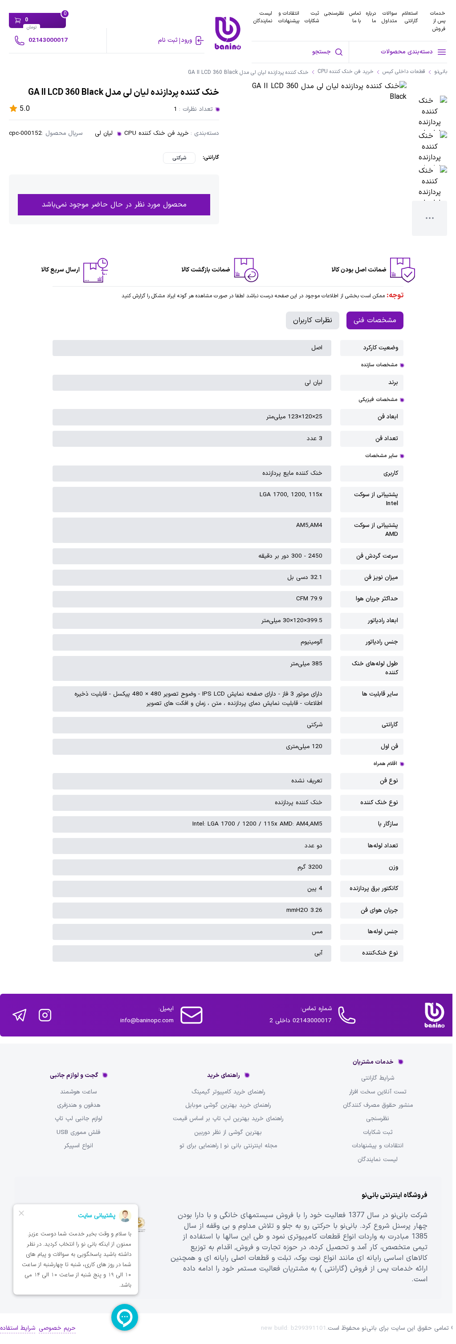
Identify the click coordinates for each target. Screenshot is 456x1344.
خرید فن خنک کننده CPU (156, 133)
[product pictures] (429, 113)
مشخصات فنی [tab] (375, 320)
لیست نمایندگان (262, 17)
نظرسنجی (334, 13)
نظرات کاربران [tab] (312, 320)
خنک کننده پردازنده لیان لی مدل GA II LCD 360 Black (248, 73)
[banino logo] (434, 1015)
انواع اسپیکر (78, 1146)
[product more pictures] (429, 218)
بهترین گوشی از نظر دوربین (228, 1132)
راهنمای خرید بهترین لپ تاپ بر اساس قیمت (228, 1118)
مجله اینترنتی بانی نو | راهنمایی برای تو (228, 1146)
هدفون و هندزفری (78, 1105)
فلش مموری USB (78, 1132)
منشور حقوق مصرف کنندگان (378, 1105)
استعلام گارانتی (410, 17)
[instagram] (45, 1015)
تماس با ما (355, 17)
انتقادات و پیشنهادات (288, 17)
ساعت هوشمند (78, 1092)
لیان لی (104, 133)
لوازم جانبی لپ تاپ (78, 1118)
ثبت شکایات (312, 17)
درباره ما (371, 17)
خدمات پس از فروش (437, 21)
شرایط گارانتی (377, 1078)
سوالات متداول (389, 17)
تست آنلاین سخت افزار (378, 1092)
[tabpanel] (228, 651)
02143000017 (48, 40)
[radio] (179, 158)
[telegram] (19, 1015)
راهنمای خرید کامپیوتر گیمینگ (228, 1092)
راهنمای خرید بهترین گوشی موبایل (228, 1105)
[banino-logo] (228, 33)
